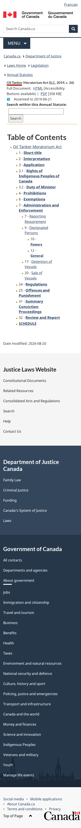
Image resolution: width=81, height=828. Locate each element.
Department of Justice (43, 56)
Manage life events (18, 775)
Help (7, 421)
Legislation (40, 65)
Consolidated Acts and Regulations (31, 401)
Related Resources (18, 390)
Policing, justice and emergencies (30, 693)
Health (8, 643)
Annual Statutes (20, 74)
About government (18, 580)
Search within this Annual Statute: (37, 104)
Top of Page (13, 816)
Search (8, 411)
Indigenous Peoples (19, 744)
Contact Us (12, 431)
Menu (15, 43)
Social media (13, 799)
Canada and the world (21, 714)
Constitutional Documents (24, 380)
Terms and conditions (25, 809)
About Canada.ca (21, 804)
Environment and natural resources (32, 663)
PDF (44, 93)
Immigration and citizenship (26, 602)
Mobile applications (46, 799)
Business (10, 622)
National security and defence (27, 673)
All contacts (12, 560)
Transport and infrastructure (27, 704)
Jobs (6, 592)
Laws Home (16, 65)
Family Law (12, 480)
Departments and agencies (25, 570)
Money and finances (19, 724)
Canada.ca (12, 56)
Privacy (55, 809)
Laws (7, 520)
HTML (38, 88)
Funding (10, 500)
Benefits (10, 633)
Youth (8, 765)
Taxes (7, 653)
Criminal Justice (15, 490)
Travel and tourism (18, 612)
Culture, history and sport (24, 683)
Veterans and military (20, 754)
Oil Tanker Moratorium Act (37, 146)
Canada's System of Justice (25, 510)
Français (71, 4)
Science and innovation (22, 734)
